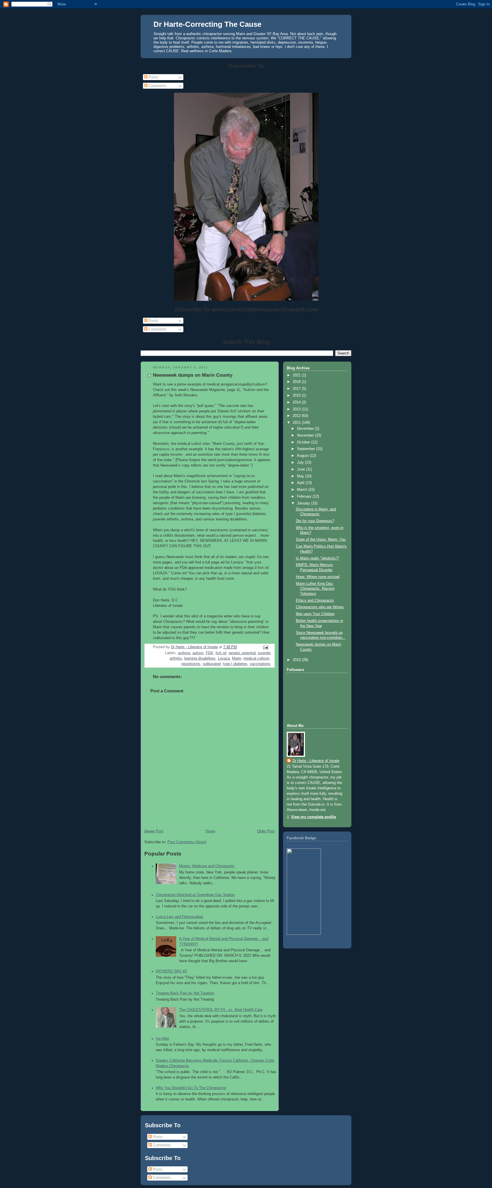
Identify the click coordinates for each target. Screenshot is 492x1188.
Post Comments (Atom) (186, 842)
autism (198, 653)
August (303, 456)
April (301, 483)
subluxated (212, 664)
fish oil (221, 653)
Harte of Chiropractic (301, 845)
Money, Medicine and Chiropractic (207, 866)
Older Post (266, 831)
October (304, 442)
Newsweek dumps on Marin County (192, 375)
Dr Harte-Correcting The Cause (207, 24)
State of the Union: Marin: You (321, 540)
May (301, 476)
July (301, 463)
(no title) (162, 1039)
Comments (157, 86)
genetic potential (242, 653)
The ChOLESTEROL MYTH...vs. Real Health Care (221, 1010)
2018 (297, 382)
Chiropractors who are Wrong (319, 607)
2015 (297, 396)
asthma (184, 653)
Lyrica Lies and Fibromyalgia (179, 917)
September (306, 449)
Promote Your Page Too (303, 939)
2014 (297, 402)
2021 (297, 375)
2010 (297, 660)
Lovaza (224, 658)
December (306, 429)
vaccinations (260, 664)
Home (210, 831)
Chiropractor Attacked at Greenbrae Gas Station (195, 895)
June (301, 469)
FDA (209, 653)
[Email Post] (265, 647)
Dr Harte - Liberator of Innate (315, 761)
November (306, 435)
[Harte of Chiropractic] (304, 934)
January (304, 503)
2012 (297, 416)
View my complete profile (313, 817)
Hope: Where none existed (317, 577)
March (302, 490)
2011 (297, 423)
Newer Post (153, 831)
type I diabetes (235, 664)
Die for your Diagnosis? (315, 521)
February (305, 496)
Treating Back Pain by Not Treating (185, 993)
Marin (236, 658)
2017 (297, 389)
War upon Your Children (315, 614)
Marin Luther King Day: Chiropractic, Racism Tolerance (315, 589)
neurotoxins (190, 664)
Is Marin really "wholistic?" (317, 558)
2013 (297, 409)
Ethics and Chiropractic (315, 601)
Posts (152, 77)
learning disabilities (200, 658)
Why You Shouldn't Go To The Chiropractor (191, 1088)
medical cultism (256, 658)
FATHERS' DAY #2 (171, 971)
